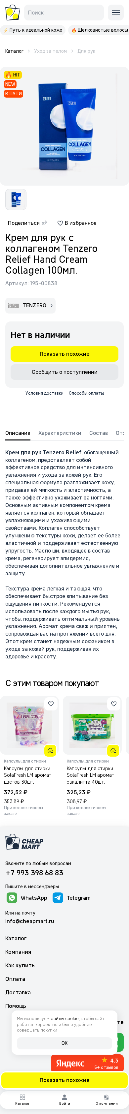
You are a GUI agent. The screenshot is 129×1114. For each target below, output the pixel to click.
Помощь (15, 1006)
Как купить (20, 965)
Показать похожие (65, 1080)
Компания (18, 952)
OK (64, 1043)
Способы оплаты (86, 393)
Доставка (18, 992)
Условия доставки (44, 393)
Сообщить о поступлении (65, 372)
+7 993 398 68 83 (34, 873)
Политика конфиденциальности (88, 1090)
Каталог (16, 938)
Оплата (15, 979)
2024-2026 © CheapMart (20, 1090)
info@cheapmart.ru (29, 921)
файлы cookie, (65, 1018)
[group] (32, 30)
